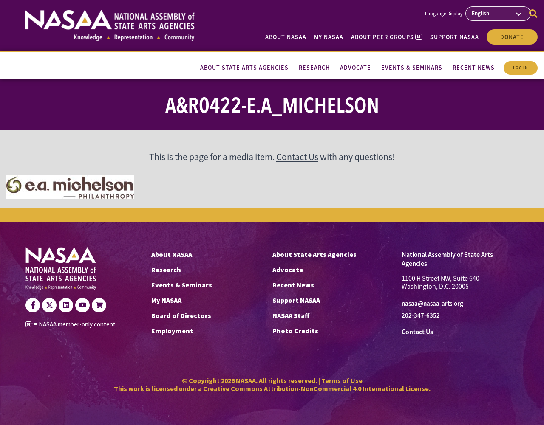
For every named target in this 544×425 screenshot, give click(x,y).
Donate (512, 37)
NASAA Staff (290, 315)
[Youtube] (82, 305)
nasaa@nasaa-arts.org (432, 303)
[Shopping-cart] (99, 305)
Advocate (287, 269)
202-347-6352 (421, 315)
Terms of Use (342, 380)
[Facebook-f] (33, 305)
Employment (172, 330)
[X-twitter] (49, 305)
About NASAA (285, 37)
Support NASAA (454, 37)
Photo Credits (295, 330)
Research (166, 269)
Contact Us (297, 157)
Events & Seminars (181, 285)
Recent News (293, 285)
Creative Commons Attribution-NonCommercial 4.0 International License (316, 388)
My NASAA (328, 37)
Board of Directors (181, 315)
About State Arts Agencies (314, 254)
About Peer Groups (385, 37)
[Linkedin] (66, 305)
